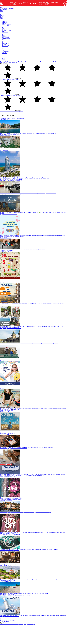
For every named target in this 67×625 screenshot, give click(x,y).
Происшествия (56, 60)
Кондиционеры (5, 33)
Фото (12, 61)
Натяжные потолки (5, 37)
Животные (8, 62)
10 (4, 617)
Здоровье (22, 60)
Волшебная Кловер (10, 388)
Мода (37, 60)
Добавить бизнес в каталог (4, 621)
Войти (1, 7)
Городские (44, 61)
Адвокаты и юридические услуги (8, 56)
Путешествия (2, 61)
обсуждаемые (9, 117)
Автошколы (4, 23)
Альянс (8, 344)
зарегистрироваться (7, 7)
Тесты (54, 61)
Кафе (3, 31)
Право (11, 62)
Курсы (1, 16)
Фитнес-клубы (4, 53)
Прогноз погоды (32, 624)
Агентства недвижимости (6, 24)
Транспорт (15, 62)
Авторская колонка (37, 61)
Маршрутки (4, 34)
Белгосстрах (9, 238)
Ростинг (8, 119)
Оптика (3, 40)
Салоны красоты (5, 46)
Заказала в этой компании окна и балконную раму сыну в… (10, 79)
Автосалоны (4, 21)
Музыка (40, 60)
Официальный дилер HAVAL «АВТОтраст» (14, 180)
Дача (13, 62)
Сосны (8, 135)
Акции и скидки (7, 60)
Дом (19, 60)
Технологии (9, 61)
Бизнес (17, 61)
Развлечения (27, 61)
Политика (49, 60)
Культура (30, 60)
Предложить (2, 14)
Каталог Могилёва (3, 624)
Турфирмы (4, 52)
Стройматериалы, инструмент (7, 48)
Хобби (15, 61)
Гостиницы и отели (5, 27)
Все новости (2, 60)
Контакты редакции (3, 620)
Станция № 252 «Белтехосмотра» (13, 535)
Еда (20, 60)
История (13, 60)
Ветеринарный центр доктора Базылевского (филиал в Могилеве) (19, 595)
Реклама (3, 42)
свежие (1, 117)
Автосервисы (4, 22)
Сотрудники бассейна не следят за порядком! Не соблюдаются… (11, 95)
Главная (3, 58)
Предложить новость (3, 112)
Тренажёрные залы (5, 51)
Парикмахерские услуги (6, 41)
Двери (3, 28)
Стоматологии (4, 47)
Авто (11, 60)
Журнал (1, 18)
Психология (61, 60)
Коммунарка (9, 251)
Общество (45, 60)
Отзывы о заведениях (14, 624)
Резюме (1, 11)
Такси (3, 49)
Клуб (14, 620)
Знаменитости (26, 60)
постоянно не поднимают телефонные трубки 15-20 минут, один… (11, 111)
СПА (3, 55)
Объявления (2, 15)
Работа (1, 10)
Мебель (3, 35)
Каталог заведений (3, 9)
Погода (1, 17)
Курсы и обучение (5, 32)
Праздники (31, 61)
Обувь (3, 39)
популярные (5, 117)
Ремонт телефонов (5, 43)
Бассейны (4, 26)
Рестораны (4, 44)
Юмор (19, 61)
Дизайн (16, 60)
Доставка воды (4, 29)
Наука (42, 60)
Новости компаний (50, 61)
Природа (52, 60)
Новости (1, 13)
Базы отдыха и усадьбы (6, 25)
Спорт (6, 61)
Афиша (22, 624)
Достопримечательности (6, 30)
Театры (3, 50)
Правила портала (10, 620)
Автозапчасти (4, 20)
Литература (34, 60)
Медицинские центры (6, 36)
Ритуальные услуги (5, 45)
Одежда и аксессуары (6, 38)
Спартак (8, 434)
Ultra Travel (10, 500)
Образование (23, 61)
